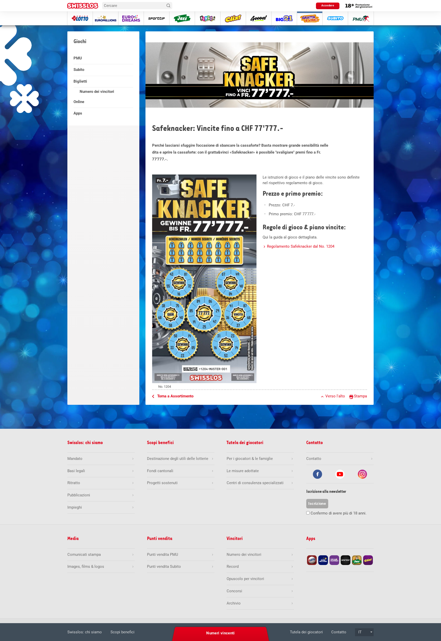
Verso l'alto (335, 396)
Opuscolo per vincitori (245, 578)
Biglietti (80, 81)
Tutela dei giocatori (306, 632)
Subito (79, 69)
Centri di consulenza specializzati (255, 483)
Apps (78, 113)
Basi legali (76, 471)
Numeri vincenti (220, 633)
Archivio (234, 603)
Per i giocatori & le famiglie (250, 458)
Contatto (338, 632)
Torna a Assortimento (175, 396)
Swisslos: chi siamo (84, 632)
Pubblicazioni (78, 495)
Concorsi (234, 591)
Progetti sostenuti (162, 483)
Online (79, 101)
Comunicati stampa (84, 554)
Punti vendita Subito (164, 566)
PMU (78, 58)
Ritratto (73, 483)
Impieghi (74, 507)
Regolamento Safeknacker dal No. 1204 (300, 246)
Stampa (360, 396)
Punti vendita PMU (162, 554)
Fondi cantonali (160, 471)
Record (233, 566)
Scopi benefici (122, 632)
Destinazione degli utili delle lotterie (177, 458)
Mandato (74, 458)
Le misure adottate (243, 471)
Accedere (327, 5)
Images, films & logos (85, 566)
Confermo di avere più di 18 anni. (338, 513)
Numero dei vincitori (97, 91)
